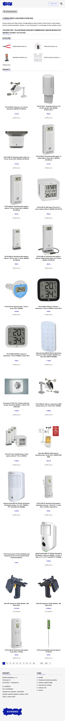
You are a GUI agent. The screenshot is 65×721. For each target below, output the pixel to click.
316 (42, 663)
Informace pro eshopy (44, 685)
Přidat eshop (53, 3)
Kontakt (40, 677)
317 (46, 663)
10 (34, 663)
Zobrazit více (6, 65)
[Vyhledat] (61, 4)
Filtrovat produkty (11, 11)
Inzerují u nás (42, 688)
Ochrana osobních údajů (45, 682)
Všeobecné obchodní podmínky (47, 680)
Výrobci (40, 690)
